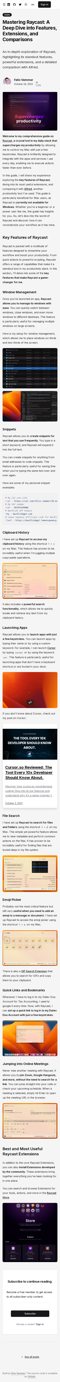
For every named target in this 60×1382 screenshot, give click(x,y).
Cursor (51, 648)
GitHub (31, 1376)
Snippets (9, 429)
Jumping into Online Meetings (25, 1064)
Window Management (19, 292)
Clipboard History (16, 532)
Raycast (7, 140)
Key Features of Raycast (25, 237)
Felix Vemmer (18, 1373)
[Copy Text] (53, 497)
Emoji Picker (12, 900)
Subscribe (30, 1313)
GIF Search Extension (34, 971)
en (32, 4)
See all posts (32, 1356)
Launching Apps (15, 628)
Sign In (44, 4)
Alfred (28, 189)
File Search (11, 816)
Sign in (40, 1324)
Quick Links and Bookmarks (24, 990)
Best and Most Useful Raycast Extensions (23, 1151)
